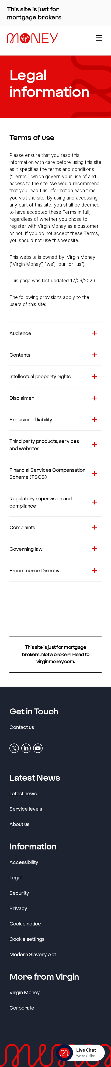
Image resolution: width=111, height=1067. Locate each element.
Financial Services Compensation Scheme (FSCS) (47, 473)
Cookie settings (26, 939)
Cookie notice (25, 924)
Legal (15, 877)
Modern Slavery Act (32, 954)
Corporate (21, 1007)
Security (19, 893)
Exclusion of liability (30, 419)
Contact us (21, 727)
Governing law (26, 549)
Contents (19, 355)
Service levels (25, 809)
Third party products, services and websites (44, 444)
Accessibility (23, 862)
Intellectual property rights (40, 376)
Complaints (22, 527)
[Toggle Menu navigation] (98, 40)
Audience (20, 333)
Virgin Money (24, 992)
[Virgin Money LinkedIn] (26, 748)
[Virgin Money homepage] (46, 40)
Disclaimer (21, 398)
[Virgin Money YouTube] (38, 748)
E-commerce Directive (36, 570)
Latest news (23, 793)
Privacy (18, 908)
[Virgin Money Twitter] (14, 748)
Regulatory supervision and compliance (40, 501)
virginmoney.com (55, 661)
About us (19, 824)
